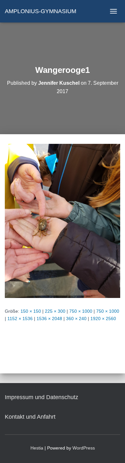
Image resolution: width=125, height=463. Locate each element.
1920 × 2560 (103, 318)
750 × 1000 (80, 311)
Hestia (36, 447)
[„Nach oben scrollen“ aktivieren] (112, 450)
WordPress (83, 447)
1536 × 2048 (49, 318)
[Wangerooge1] (62, 220)
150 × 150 (31, 311)
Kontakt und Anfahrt (30, 417)
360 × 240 (76, 318)
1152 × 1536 (20, 318)
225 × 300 (55, 311)
